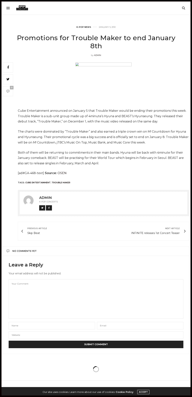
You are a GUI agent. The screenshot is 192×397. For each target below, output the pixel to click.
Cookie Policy (125, 391)
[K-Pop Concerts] (22, 8)
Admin (97, 55)
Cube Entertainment (38, 182)
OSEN (62, 173)
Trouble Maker (61, 182)
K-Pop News (83, 27)
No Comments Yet (24, 251)
